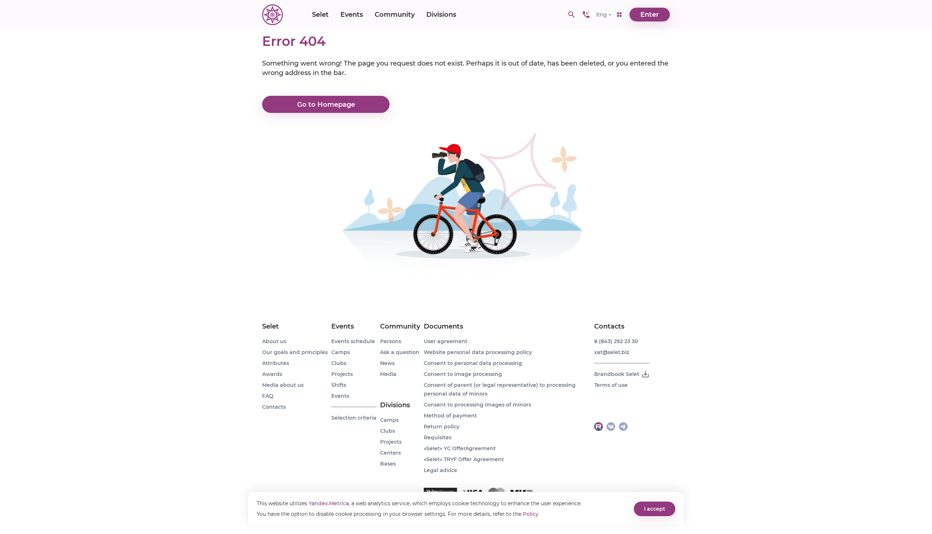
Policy (530, 514)
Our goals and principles (295, 352)
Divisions (441, 15)
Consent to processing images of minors (477, 404)
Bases (388, 463)
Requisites (437, 437)
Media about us (283, 385)
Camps (340, 352)
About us (274, 341)
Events (351, 15)
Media (388, 374)
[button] (586, 14)
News (387, 363)
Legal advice (440, 470)
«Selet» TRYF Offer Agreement (464, 459)
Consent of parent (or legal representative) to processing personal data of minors (500, 389)
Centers (390, 452)
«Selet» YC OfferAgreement (460, 448)
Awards (272, 374)
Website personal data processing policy (478, 352)
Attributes (275, 363)
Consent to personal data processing (473, 363)
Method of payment (450, 415)
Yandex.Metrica (329, 503)
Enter (649, 15)
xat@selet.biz (611, 352)
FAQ (267, 396)
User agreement (445, 341)
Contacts (274, 407)
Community (395, 15)
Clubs (338, 363)
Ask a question (399, 352)
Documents (443, 326)
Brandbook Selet (616, 374)
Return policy (441, 426)
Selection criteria (353, 418)
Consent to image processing (463, 374)
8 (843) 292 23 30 (616, 341)
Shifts (338, 385)
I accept (654, 509)
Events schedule (353, 341)
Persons (390, 341)
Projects (342, 374)
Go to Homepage (326, 105)
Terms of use (611, 385)
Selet (320, 15)
